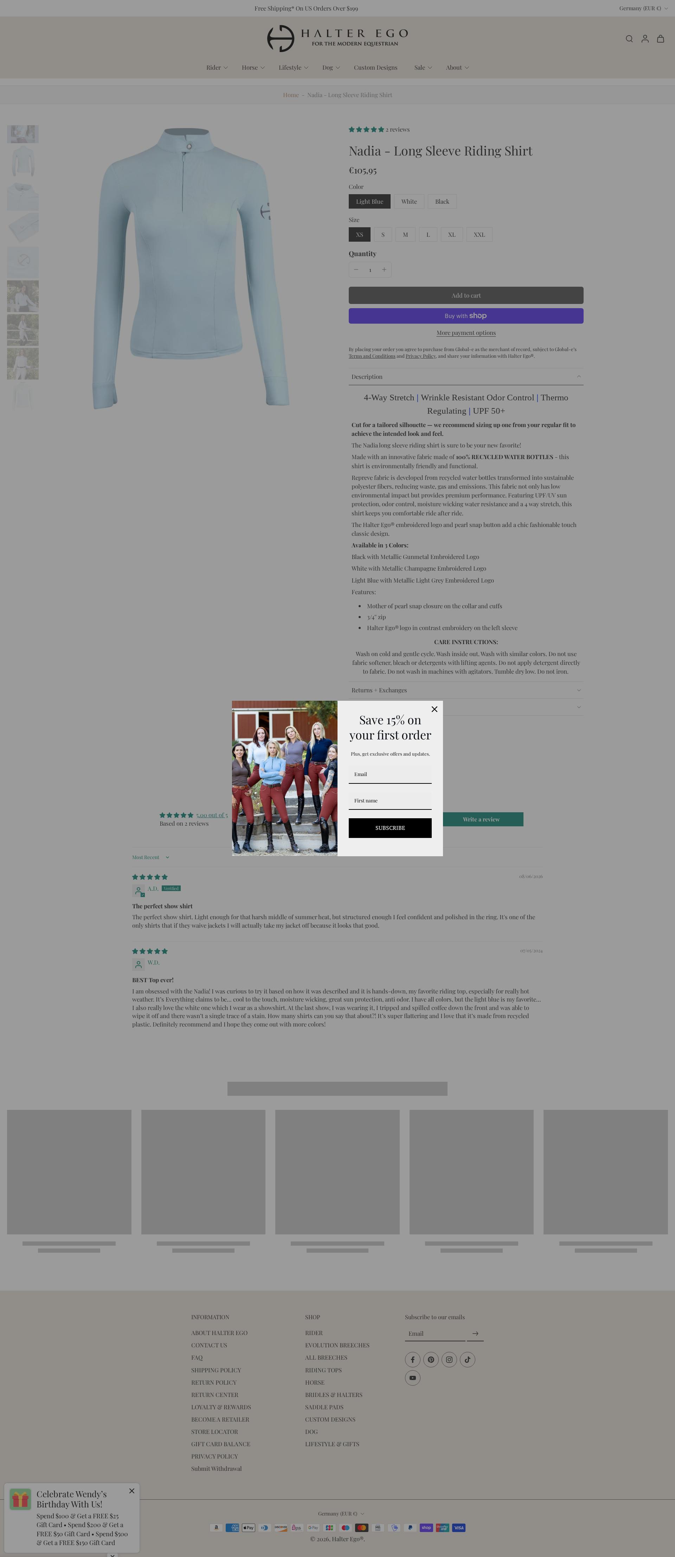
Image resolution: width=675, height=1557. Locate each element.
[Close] (434, 709)
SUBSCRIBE (390, 828)
